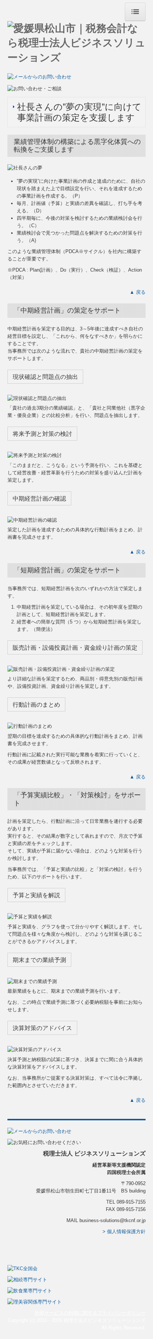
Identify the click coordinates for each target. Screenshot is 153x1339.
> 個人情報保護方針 (124, 1231)
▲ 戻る (138, 292)
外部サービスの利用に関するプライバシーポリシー (90, 1313)
